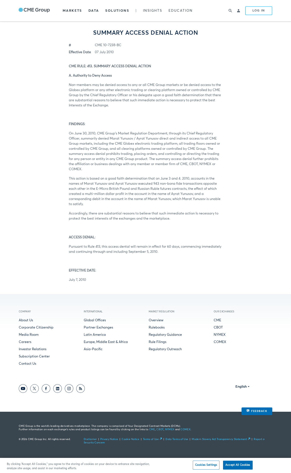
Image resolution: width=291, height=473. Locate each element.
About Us (26, 320)
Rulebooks (157, 327)
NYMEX (220, 334)
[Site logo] (34, 10)
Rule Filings (157, 342)
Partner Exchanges (98, 327)
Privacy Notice (109, 439)
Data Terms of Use (177, 439)
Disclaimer (90, 439)
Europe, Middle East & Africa (106, 342)
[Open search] (230, 10)
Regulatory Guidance (165, 334)
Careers (25, 342)
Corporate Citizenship (36, 327)
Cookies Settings (206, 465)
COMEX (220, 342)
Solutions (117, 10)
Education (181, 10)
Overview (156, 320)
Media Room (29, 334)
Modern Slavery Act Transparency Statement (219, 439)
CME (217, 320)
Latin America (95, 334)
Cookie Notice (130, 439)
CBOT (218, 327)
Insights (152, 10)
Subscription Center (34, 356)
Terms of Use (151, 439)
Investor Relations (32, 349)
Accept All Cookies (237, 465)
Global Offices (95, 320)
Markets (72, 10)
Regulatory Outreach (165, 349)
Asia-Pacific (93, 349)
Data (93, 10)
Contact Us (27, 363)
